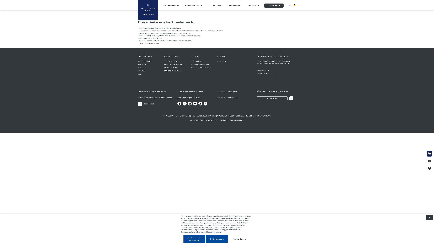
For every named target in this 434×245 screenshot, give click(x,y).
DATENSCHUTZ (183, 116)
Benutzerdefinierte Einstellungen (194, 239)
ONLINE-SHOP (274, 5)
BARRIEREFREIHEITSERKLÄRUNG (256, 116)
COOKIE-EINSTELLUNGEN (228, 116)
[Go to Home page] (148, 10)
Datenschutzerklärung (189, 232)
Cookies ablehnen (239, 239)
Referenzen (235, 5)
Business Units (193, 5)
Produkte (253, 5)
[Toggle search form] (289, 5)
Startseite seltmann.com (148, 43)
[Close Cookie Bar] (429, 217)
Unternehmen (171, 5)
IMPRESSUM (168, 116)
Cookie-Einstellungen (215, 232)
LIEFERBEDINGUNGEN (206, 116)
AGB (193, 116)
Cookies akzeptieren (217, 239)
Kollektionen (215, 5)
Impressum (202, 232)
